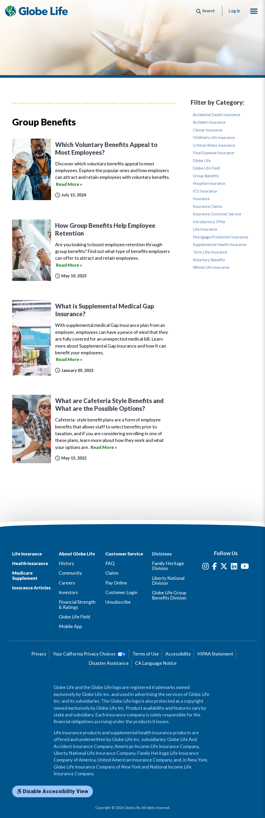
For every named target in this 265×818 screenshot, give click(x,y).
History (66, 563)
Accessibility (178, 654)
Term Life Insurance (210, 252)
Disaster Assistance (109, 663)
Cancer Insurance (208, 130)
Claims (112, 573)
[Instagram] (205, 567)
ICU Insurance (205, 191)
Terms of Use (145, 654)
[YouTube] (245, 567)
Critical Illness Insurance (214, 145)
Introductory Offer (209, 222)
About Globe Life (77, 553)
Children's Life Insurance (214, 137)
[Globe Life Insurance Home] (36, 11)
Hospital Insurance (209, 183)
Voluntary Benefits (209, 260)
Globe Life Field (206, 168)
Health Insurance (30, 563)
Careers (67, 583)
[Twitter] (223, 567)
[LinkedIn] (234, 567)
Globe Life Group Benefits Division (169, 595)
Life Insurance (205, 229)
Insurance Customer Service (217, 214)
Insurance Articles (31, 587)
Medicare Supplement (25, 575)
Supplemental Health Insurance (219, 244)
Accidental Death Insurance (216, 114)
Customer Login (121, 592)
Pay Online (116, 583)
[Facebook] (214, 567)
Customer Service (124, 553)
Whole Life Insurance (211, 267)
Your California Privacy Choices (84, 654)
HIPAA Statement (215, 654)
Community (70, 573)
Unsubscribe (118, 602)
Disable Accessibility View (55, 791)
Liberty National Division (168, 580)
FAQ (109, 563)
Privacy (38, 654)
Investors (68, 592)
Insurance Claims (207, 206)
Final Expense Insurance (213, 153)
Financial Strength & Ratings (77, 604)
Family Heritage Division (168, 566)
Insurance (201, 198)
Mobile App (70, 626)
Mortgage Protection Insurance (220, 237)
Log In (234, 11)
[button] (254, 11)
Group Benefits (206, 176)
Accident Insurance (209, 122)
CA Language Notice (156, 663)
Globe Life (202, 160)
